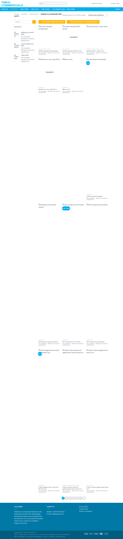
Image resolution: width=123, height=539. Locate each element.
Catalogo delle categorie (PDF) (84, 22)
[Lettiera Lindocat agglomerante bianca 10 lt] (98, 416)
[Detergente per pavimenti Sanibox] (50, 271)
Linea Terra (24, 9)
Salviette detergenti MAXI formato (72, 51)
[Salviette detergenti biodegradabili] (50, 36)
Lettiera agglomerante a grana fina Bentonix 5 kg (48, 488)
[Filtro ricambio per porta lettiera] (98, 271)
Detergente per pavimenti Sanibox (48, 342)
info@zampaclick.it (58, 514)
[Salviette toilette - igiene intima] (98, 36)
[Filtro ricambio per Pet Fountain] (73, 271)
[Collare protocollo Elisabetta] (98, 125)
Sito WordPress (61, 536)
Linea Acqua (45, 9)
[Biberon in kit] (73, 72)
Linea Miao (14, 9)
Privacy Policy (83, 506)
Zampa (24, 14)
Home (16, 14)
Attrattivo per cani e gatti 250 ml (48, 89)
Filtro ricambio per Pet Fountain (71, 342)
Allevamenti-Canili (58, 9)
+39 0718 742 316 (58, 511)
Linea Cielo (35, 9)
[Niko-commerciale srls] (18, 3)
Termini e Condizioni (85, 511)
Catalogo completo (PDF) (53, 22)
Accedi (117, 9)
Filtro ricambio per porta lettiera (95, 342)
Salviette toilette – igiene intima (95, 51)
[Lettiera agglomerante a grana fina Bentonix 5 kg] (50, 416)
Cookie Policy (83, 509)
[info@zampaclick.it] (104, 3)
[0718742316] (107, 3)
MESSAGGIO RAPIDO (97, 3)
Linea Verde (71, 9)
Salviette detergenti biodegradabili (48, 51)
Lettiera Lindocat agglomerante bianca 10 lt (98, 488)
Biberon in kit (66, 89)
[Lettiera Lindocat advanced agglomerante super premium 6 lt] (73, 416)
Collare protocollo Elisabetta (94, 196)
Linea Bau (4, 9)
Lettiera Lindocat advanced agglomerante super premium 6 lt (71, 488)
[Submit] (65, 3)
